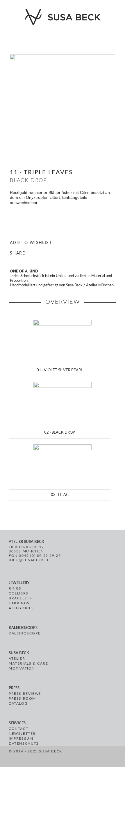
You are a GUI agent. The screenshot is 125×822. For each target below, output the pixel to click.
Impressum (21, 738)
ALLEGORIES (21, 608)
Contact (18, 728)
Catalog (18, 703)
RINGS (15, 588)
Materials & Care (28, 663)
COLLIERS (18, 593)
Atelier (17, 658)
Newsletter (22, 733)
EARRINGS (19, 603)
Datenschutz (24, 743)
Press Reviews (25, 693)
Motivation (22, 668)
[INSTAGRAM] (88, 757)
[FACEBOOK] (75, 757)
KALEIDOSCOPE (24, 633)
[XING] (95, 757)
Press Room (22, 698)
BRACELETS (20, 598)
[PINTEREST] (82, 757)
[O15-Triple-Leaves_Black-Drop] (62, 93)
